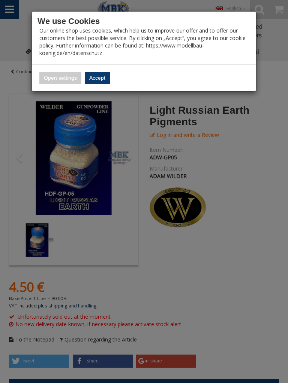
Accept (97, 78)
